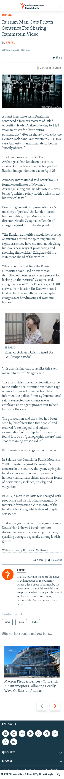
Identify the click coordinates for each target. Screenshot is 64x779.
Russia (7, 15)
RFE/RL (10, 42)
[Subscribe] (13, 741)
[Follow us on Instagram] (22, 733)
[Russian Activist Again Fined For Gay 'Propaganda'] (32, 328)
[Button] (57, 57)
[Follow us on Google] (30, 733)
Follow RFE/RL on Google (39, 774)
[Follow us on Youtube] (5, 733)
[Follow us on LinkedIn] (55, 733)
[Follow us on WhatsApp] (5, 741)
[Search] (58, 774)
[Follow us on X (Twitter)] (38, 733)
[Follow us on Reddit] (13, 733)
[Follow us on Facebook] (46, 733)
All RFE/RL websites (12, 774)
